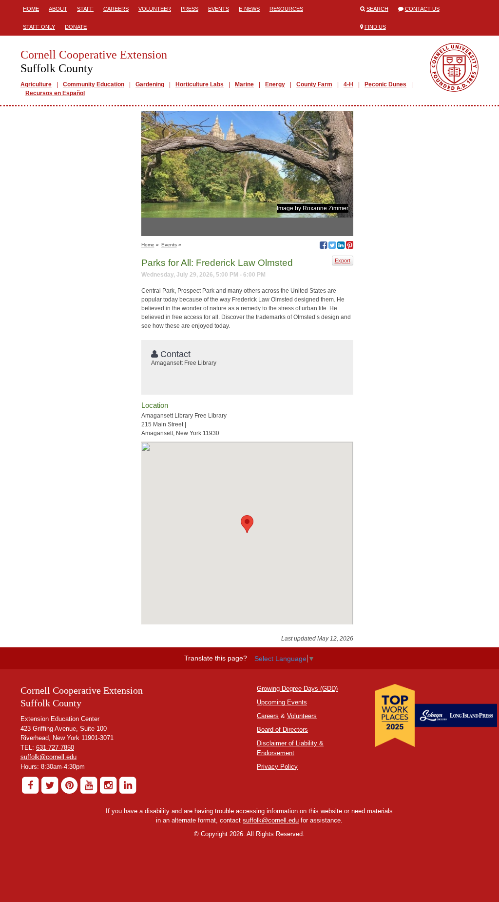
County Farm (314, 84)
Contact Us (422, 9)
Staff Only (39, 27)
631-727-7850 (55, 747)
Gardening (149, 84)
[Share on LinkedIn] (341, 246)
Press (189, 9)
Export (342, 260)
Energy (275, 84)
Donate (76, 27)
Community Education (93, 84)
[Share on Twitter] (332, 246)
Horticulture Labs (199, 84)
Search (377, 9)
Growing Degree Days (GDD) (297, 688)
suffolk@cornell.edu (48, 757)
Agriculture (36, 84)
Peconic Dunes (385, 84)
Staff (85, 9)
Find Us (375, 27)
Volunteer (154, 9)
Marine (244, 84)
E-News (249, 9)
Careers (116, 9)
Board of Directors (282, 729)
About (58, 9)
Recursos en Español (55, 93)
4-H (348, 84)
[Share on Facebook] (323, 246)
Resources (286, 9)
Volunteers (302, 716)
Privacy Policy (277, 766)
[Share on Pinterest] (349, 246)
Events (218, 9)
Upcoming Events (282, 702)
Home (31, 9)
